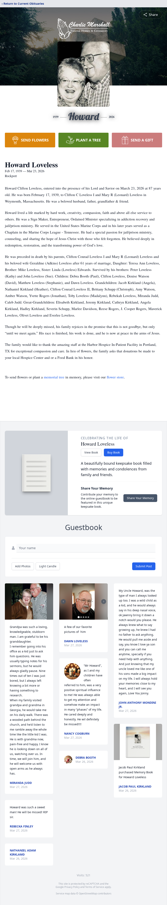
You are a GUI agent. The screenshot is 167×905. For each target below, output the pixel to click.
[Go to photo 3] (83, 617)
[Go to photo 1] (79, 617)
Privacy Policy (72, 887)
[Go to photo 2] (81, 617)
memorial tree (54, 377)
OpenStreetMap (88, 893)
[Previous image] (63, 601)
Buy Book (113, 452)
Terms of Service (94, 887)
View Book (91, 452)
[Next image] (103, 601)
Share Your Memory (140, 498)
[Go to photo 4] (86, 617)
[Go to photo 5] (88, 617)
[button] (29, 601)
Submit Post (144, 566)
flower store (115, 377)
